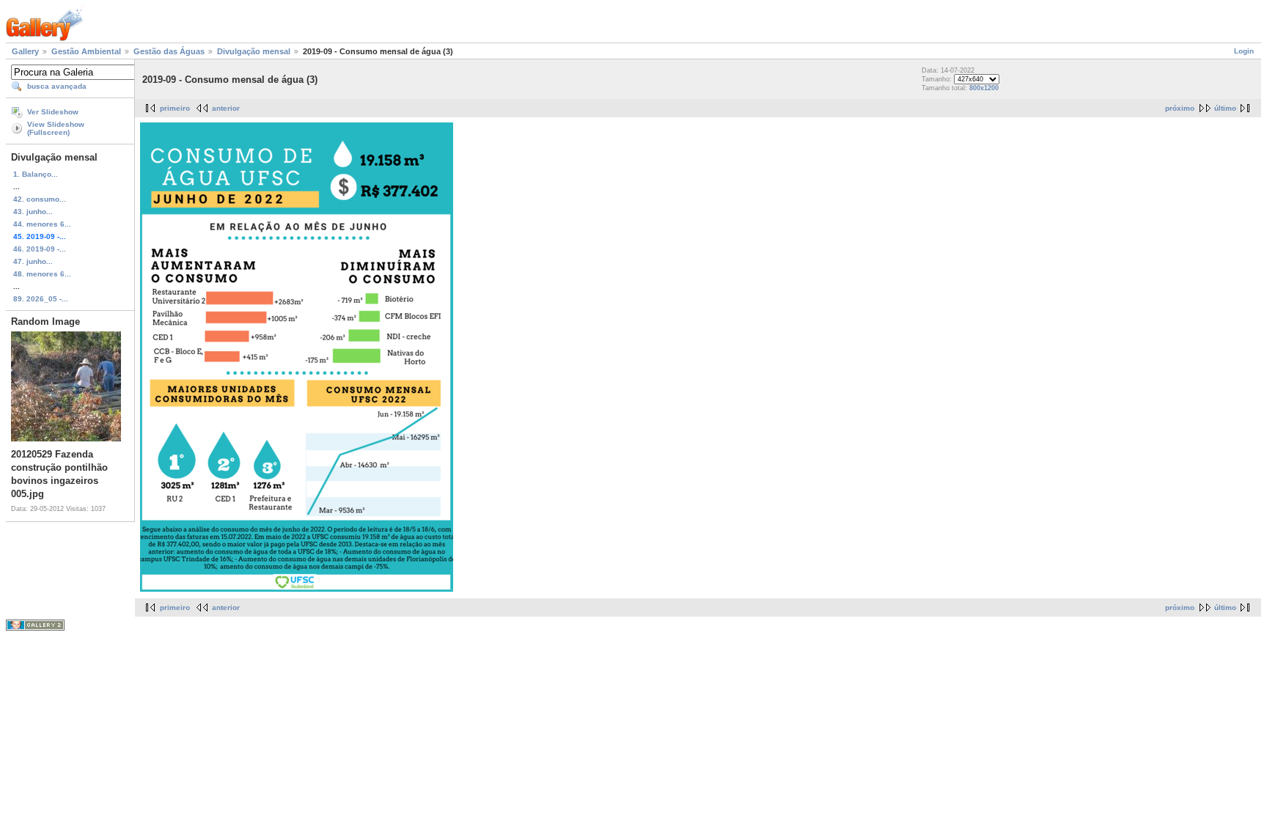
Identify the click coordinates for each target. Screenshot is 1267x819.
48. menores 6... (42, 274)
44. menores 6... (42, 224)
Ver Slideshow (52, 112)
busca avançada (57, 86)
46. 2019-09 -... (39, 249)
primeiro (175, 108)
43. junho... (33, 211)
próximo (1179, 108)
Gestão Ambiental (86, 51)
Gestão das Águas (169, 51)
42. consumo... (39, 199)
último (1225, 108)
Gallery (25, 51)
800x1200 (984, 88)
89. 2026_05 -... (40, 299)
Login (1244, 51)
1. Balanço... (35, 174)
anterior (226, 108)
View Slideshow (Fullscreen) (55, 128)
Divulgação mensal (253, 51)
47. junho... (33, 261)
